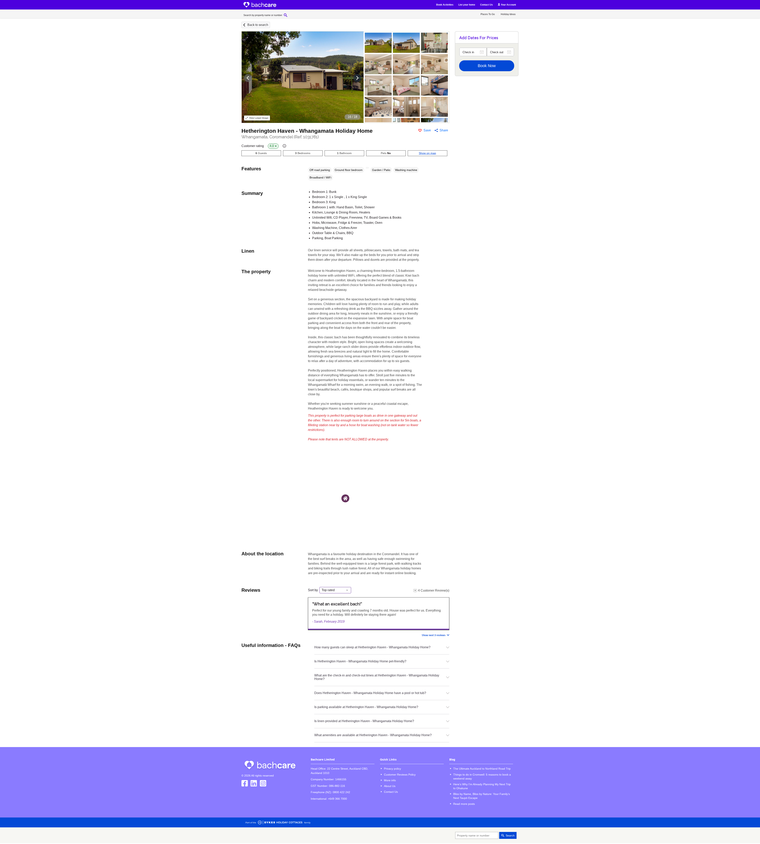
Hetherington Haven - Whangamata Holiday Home (307, 131)
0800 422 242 (341, 792)
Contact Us (486, 4)
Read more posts (464, 803)
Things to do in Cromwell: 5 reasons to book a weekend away (482, 776)
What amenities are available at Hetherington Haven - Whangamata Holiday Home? (373, 735)
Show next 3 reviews (433, 635)
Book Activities (444, 4)
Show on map (427, 153)
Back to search (257, 25)
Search (510, 835)
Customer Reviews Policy (400, 774)
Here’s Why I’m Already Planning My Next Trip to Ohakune (482, 786)
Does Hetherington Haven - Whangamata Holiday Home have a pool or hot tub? (370, 693)
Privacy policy (392, 768)
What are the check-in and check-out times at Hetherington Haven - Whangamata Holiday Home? (376, 677)
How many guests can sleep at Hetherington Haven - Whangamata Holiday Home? (372, 647)
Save (427, 130)
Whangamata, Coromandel (280, 137)
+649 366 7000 (337, 798)
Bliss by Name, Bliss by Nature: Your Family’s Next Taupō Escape (481, 795)
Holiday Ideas (508, 14)
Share (444, 130)
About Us (389, 786)
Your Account (508, 4)
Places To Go (488, 14)
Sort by (313, 590)
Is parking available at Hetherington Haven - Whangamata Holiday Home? (366, 707)
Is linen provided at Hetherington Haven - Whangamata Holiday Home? (364, 721)
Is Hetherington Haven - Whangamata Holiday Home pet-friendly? (360, 661)
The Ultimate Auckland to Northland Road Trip (482, 768)
